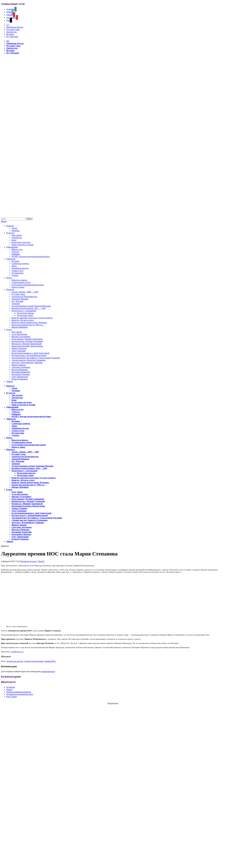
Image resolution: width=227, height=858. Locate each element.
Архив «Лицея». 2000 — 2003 (25, 292)
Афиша (9, 381)
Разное (9, 689)
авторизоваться (48, 671)
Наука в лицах (18, 287)
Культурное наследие (21, 242)
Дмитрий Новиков (20, 299)
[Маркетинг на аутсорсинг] (113, 853)
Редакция (10, 687)
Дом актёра (17, 235)
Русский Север (13, 29)
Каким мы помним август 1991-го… (28, 325)
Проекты (10, 289)
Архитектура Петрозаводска (24, 296)
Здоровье (16, 303)
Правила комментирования (18, 692)
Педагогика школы (25, 313)
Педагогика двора (25, 315)
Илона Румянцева (20, 379)
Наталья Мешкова (20, 369)
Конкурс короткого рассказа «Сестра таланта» (32, 318)
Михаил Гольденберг (21, 337)
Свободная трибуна (20, 263)
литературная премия (33, 661)
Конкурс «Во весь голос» (23, 320)
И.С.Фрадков (12, 36)
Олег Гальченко (19, 351)
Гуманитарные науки (21, 282)
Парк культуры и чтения (22, 245)
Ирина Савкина (19, 365)
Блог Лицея (17, 332)
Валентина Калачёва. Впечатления (27, 346)
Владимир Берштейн (21, 372)
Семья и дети (17, 271)
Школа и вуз (17, 249)
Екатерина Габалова (21, 374)
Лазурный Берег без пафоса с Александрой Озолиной (36, 358)
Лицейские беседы (14, 27)
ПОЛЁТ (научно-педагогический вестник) (31, 256)
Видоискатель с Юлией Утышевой (27, 341)
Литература (11, 32)
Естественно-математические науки (28, 285)
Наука (9, 278)
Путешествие (18, 273)
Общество (10, 259)
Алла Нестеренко (19, 334)
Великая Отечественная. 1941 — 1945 (29, 308)
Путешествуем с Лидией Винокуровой (29, 355)
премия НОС (50, 661)
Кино (14, 240)
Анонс (14, 228)
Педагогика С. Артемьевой (24, 311)
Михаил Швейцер (20, 327)
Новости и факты (19, 280)
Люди (14, 266)
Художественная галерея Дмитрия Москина (31, 306)
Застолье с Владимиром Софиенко (27, 362)
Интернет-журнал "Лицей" (32, 561)
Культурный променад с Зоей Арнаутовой (30, 353)
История (10, 34)
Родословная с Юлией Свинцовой (27, 339)
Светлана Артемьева (21, 367)
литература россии (14, 661)
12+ (8, 25)
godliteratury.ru (17, 652)
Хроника (16, 230)
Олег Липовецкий (20, 377)
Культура (10, 233)
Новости (10, 226)
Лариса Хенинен (19, 348)
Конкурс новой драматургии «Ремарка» (29, 322)
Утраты (15, 275)
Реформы (16, 254)
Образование (12, 247)
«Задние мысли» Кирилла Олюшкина (28, 360)
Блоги (9, 329)
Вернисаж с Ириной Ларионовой (27, 344)
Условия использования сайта (19, 694)
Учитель (15, 252)
